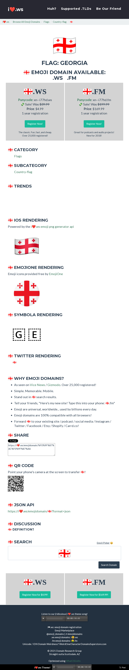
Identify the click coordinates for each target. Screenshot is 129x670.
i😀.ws (74, 637)
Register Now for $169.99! (94, 594)
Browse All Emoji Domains (26, 21)
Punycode (25, 100)
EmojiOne (56, 274)
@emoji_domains (55, 633)
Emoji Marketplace (64, 630)
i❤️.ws (15, 9)
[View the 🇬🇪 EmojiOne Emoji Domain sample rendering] (25, 293)
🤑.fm (74, 640)
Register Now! (35, 123)
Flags (46, 21)
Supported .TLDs (76, 9)
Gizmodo (53, 385)
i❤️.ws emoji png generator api (52, 226)
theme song (81, 613)
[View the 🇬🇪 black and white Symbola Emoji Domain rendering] (25, 334)
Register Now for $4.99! (35, 594)
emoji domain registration (68, 627)
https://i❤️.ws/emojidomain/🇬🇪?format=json (39, 511)
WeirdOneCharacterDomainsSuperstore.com (82, 644)
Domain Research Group (69, 650)
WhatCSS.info (73, 660)
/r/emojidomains (74, 633)
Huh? (51, 9)
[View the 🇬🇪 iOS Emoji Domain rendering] (25, 245)
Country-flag (60, 21)
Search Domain (109, 564)
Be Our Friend (108, 9)
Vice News (37, 385)
